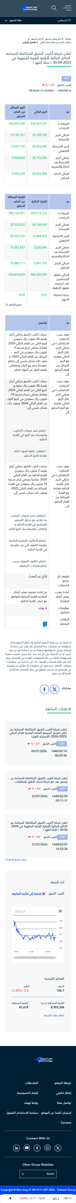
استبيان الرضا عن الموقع (56, 1113)
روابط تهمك (31, 1103)
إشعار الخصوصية (27, 1093)
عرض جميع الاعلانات (15, 860)
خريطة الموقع (63, 1083)
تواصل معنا (64, 1103)
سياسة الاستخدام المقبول (22, 1113)
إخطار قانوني (63, 1093)
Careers (66, 1123)
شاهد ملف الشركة (54, 1015)
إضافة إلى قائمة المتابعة (26, 894)
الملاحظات (31, 1083)
